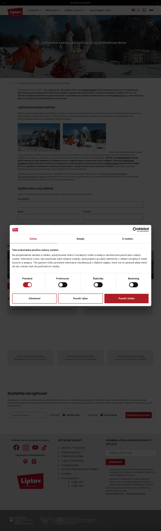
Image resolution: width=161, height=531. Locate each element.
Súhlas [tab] (33, 238)
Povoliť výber (80, 298)
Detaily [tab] (80, 238)
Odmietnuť (35, 298)
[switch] (62, 284)
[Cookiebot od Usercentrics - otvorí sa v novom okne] (135, 229)
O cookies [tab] (127, 238)
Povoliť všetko (126, 298)
